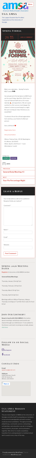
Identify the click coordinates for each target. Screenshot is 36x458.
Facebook (6, 355)
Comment (7, 205)
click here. (5, 327)
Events (6, 158)
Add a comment (26, 37)
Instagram (7, 350)
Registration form (10, 130)
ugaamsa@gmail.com (8, 370)
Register (5, 272)
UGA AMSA (9, 14)
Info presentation (10, 135)
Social (13, 158)
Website (6, 245)
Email (6, 237)
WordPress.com (16, 454)
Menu (30, 4)
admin (8, 164)
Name (6, 230)
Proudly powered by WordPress (12, 452)
